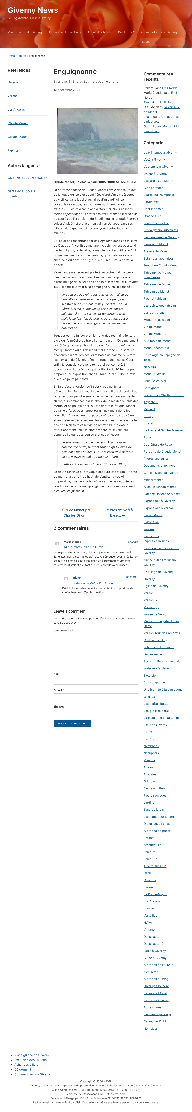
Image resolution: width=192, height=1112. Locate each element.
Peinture (149, 852)
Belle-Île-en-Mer (155, 381)
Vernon (13, 96)
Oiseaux (149, 697)
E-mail (59, 690)
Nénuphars (151, 753)
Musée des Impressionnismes (156, 538)
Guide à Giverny (155, 958)
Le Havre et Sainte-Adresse (163, 430)
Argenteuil (151, 402)
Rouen (148, 437)
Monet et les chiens (157, 319)
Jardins (149, 802)
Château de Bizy (155, 640)
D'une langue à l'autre (159, 823)
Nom (58, 673)
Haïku (148, 922)
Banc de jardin (154, 809)
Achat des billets (99, 32)
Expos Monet (153, 515)
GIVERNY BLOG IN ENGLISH (28, 178)
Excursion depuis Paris (65, 32)
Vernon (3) (151, 607)
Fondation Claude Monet (161, 265)
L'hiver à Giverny (155, 174)
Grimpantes (152, 781)
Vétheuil (149, 409)
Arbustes (150, 774)
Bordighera (151, 388)
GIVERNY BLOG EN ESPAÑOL (21, 193)
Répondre (132, 541)
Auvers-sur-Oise (155, 866)
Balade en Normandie (159, 647)
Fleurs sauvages (155, 795)
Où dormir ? (126, 32)
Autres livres (152, 1007)
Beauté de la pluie (156, 223)
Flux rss (13, 150)
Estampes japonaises (158, 258)
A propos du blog (156, 979)
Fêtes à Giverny (155, 951)
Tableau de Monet (156, 291)
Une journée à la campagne (163, 689)
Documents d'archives (159, 465)
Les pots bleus (154, 312)
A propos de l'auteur (158, 965)
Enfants (149, 838)
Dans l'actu (151, 936)
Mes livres (151, 972)
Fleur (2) (150, 739)
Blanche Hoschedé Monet (162, 494)
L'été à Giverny (154, 159)
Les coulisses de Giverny (161, 237)
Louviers (150, 908)
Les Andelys (16, 109)
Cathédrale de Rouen (158, 444)
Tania (147, 102)
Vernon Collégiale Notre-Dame (161, 623)
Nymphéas (151, 746)
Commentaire (63, 630)
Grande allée (152, 216)
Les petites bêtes (156, 703)
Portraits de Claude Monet (162, 451)
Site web (59, 706)
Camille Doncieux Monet (161, 473)
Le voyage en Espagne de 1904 (162, 357)
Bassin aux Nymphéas (159, 195)
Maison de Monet (156, 244)
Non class (151, 1028)
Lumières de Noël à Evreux (118, 512)
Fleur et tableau (155, 298)
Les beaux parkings (157, 1014)
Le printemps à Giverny (160, 152)
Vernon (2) (151, 600)
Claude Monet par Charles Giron (74, 512)
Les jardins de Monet (158, 181)
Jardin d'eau (152, 202)
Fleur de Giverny (155, 725)
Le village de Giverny (159, 572)
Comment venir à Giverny (159, 32)
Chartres (150, 880)
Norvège (150, 367)
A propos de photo (157, 831)
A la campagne (154, 682)
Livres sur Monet (155, 993)
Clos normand (154, 188)
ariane (62, 81)
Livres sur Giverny (156, 1000)
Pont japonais (153, 209)
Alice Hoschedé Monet (160, 487)
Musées (149, 529)
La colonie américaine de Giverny (161, 550)
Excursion (151, 675)
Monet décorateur (156, 348)
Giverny (13, 82)
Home (11, 55)
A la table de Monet (158, 341)
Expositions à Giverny (159, 501)
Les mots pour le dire (99, 81)
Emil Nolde (169, 88)
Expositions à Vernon (159, 508)
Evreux (148, 887)
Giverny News (33, 10)
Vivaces (149, 760)
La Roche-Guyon (155, 894)
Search (179, 42)
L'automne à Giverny (158, 166)
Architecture (152, 845)
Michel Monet (153, 480)
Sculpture (150, 859)
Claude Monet (18, 123)
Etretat (22, 55)
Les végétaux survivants (161, 230)
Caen (147, 873)
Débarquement (154, 654)
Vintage (149, 929)
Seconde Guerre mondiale (162, 661)
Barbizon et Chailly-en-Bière (164, 395)
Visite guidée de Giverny (25, 32)
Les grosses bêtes (156, 711)
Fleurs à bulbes (154, 788)
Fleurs (148, 732)
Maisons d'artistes (157, 668)
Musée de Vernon (156, 614)
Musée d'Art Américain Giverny (160, 562)
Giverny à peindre (156, 986)
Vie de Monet (153, 327)
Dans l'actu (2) (154, 943)
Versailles (150, 915)
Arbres (148, 767)
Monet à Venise (154, 374)
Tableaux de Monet (157, 284)
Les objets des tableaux (160, 305)
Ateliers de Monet (156, 251)
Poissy (148, 416)
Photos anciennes (156, 458)
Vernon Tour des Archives (162, 633)
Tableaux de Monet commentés (157, 275)
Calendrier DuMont (157, 1021)
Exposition (151, 522)
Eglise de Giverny (156, 586)
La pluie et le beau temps (161, 718)
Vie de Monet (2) (156, 334)
